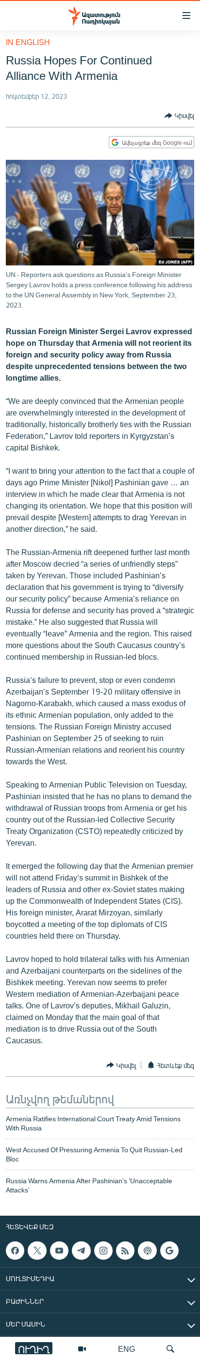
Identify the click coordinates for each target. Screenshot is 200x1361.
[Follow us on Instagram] (103, 1250)
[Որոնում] (170, 1349)
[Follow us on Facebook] (15, 1250)
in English (28, 41)
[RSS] (125, 1250)
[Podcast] (147, 1250)
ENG (126, 1348)
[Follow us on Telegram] (81, 1250)
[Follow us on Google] (169, 1250)
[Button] (179, 116)
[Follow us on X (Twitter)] (37, 1250)
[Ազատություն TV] (82, 1349)
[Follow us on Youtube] (59, 1250)
